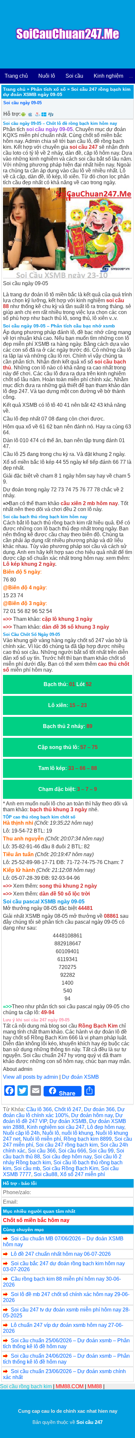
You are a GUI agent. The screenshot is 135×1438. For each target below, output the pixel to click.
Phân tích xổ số (48, 89)
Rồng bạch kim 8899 (88, 1139)
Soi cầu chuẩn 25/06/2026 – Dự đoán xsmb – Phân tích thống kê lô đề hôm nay (66, 1343)
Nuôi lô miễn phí (42, 1139)
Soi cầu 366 (42, 1150)
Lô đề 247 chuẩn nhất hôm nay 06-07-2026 (61, 1254)
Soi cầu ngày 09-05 (22, 102)
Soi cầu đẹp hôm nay (67, 1156)
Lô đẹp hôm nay (105, 1127)
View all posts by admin (30, 1077)
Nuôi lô (46, 76)
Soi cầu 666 (72, 1150)
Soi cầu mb (27, 1168)
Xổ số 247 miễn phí (82, 1174)
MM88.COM (70, 1386)
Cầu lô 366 (39, 1109)
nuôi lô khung (77, 1133)
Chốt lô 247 (67, 1109)
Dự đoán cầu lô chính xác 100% (64, 1112)
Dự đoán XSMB (80, 1077)
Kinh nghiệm (108, 76)
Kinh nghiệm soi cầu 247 (56, 1127)
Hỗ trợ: (12, 114)
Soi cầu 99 (101, 1150)
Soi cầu (74, 76)
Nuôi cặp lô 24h (21, 1133)
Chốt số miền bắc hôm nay (36, 1220)
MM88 (94, 1386)
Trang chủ (16, 76)
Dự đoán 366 (99, 1109)
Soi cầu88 (45, 1174)
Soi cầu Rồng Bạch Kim (70, 1168)
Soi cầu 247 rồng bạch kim (67, 1145)
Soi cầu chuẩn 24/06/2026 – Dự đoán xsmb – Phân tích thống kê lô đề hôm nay (66, 1359)
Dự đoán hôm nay (92, 1115)
